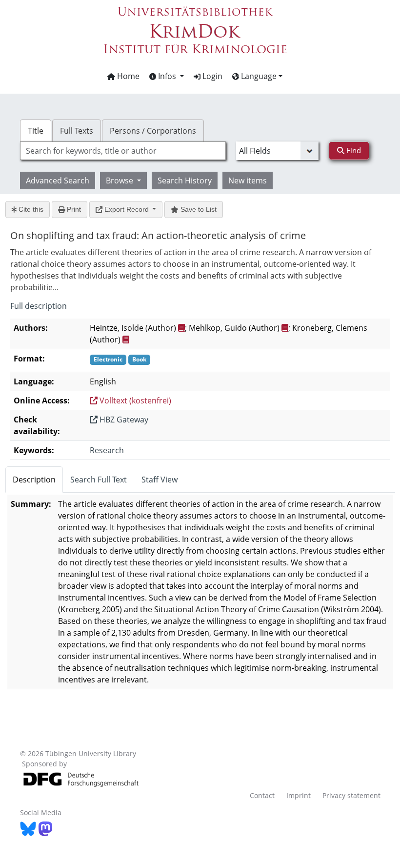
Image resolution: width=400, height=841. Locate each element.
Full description (38, 305)
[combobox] (123, 150)
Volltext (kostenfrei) (134, 400)
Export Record (126, 209)
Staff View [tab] (159, 479)
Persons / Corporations (153, 130)
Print (73, 209)
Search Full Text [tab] (98, 479)
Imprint (298, 795)
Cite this (30, 209)
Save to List (198, 209)
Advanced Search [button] (57, 180)
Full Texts (76, 130)
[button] (166, 76)
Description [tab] (34, 479)
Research (107, 450)
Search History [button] (185, 180)
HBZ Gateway (123, 419)
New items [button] (247, 180)
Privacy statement (351, 795)
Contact (262, 795)
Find (352, 150)
